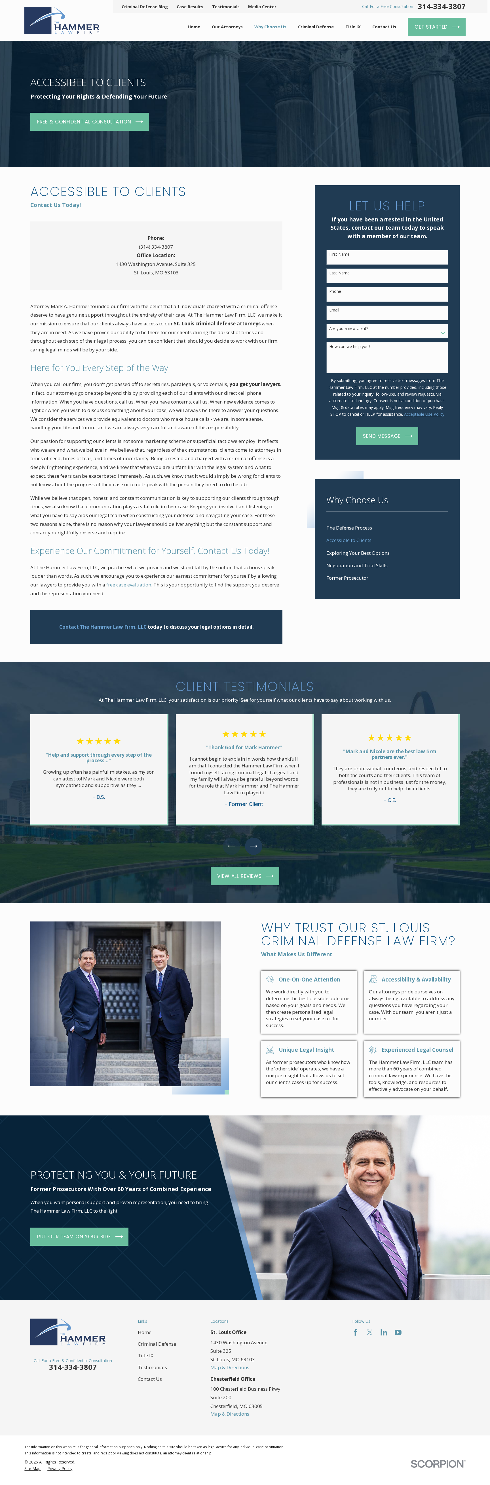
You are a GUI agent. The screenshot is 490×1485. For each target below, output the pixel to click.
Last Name (339, 273)
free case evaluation (128, 584)
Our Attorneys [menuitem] (227, 26)
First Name (339, 254)
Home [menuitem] (194, 26)
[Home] (62, 20)
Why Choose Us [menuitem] (270, 26)
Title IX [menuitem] (353, 26)
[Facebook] (355, 1332)
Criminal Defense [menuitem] (316, 26)
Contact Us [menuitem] (384, 26)
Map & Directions (229, 1367)
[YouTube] (398, 1332)
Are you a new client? (348, 328)
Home (144, 1332)
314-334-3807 (442, 6)
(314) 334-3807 (156, 247)
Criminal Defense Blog (145, 6)
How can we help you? (349, 346)
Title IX (145, 1355)
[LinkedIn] (384, 1332)
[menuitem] (387, 528)
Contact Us (150, 1379)
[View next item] (253, 846)
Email (334, 310)
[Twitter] (369, 1332)
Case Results (190, 6)
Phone (335, 291)
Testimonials (226, 6)
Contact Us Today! (55, 205)
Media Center (262, 6)
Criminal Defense (157, 1344)
